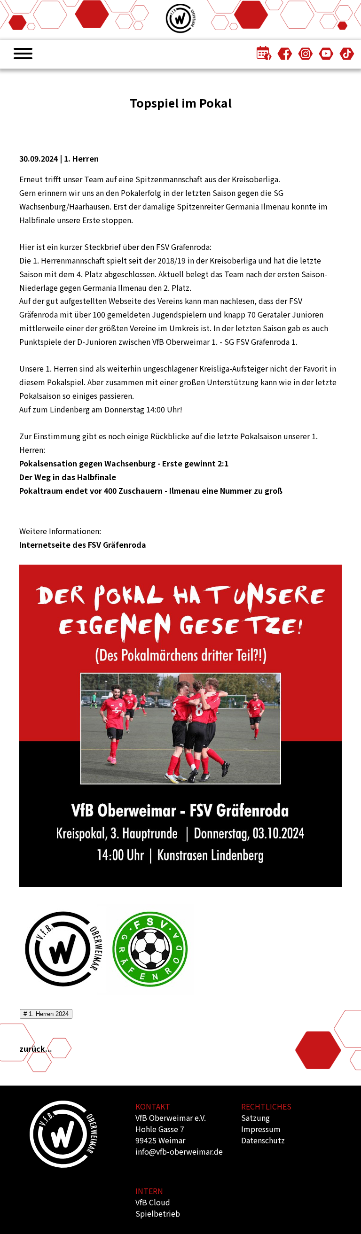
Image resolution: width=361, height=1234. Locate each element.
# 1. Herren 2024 (46, 1013)
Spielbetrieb (157, 1213)
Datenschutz (263, 1140)
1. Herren (81, 158)
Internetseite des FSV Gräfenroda (82, 544)
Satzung (255, 1117)
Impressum (261, 1128)
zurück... (35, 1048)
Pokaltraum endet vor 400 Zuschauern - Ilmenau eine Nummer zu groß (151, 490)
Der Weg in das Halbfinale (67, 476)
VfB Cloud (152, 1202)
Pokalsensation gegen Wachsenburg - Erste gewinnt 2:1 (123, 463)
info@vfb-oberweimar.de (179, 1151)
